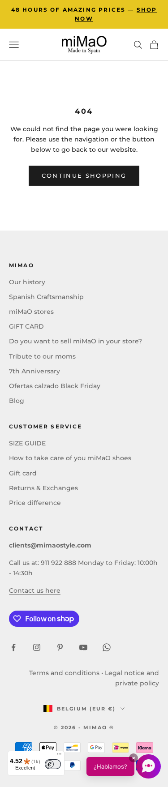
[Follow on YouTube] (83, 647)
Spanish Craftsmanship (46, 297)
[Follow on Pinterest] (60, 647)
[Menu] (59, 756)
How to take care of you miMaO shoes (70, 458)
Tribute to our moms (42, 356)
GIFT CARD (26, 326)
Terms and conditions (64, 673)
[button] (123, 766)
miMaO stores (31, 312)
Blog (16, 401)
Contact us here (34, 590)
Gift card (23, 473)
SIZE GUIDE (27, 443)
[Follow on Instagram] (36, 647)
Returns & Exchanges (43, 488)
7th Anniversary (34, 371)
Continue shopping (84, 175)
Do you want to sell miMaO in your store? (75, 341)
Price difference (35, 503)
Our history (27, 282)
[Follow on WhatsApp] (106, 647)
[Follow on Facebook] (13, 647)
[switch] (53, 764)
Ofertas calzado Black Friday (54, 386)
